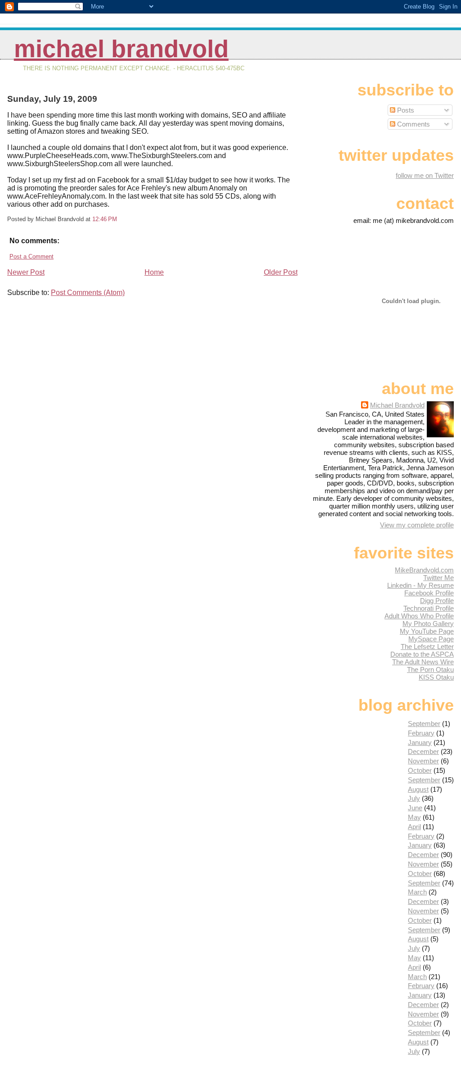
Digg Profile (437, 600)
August (418, 789)
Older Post (281, 272)
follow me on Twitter (425, 175)
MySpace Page (431, 639)
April (414, 826)
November (423, 761)
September (424, 723)
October (420, 770)
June (415, 808)
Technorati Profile (428, 608)
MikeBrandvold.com (424, 570)
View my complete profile (417, 525)
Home (154, 272)
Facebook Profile (429, 593)
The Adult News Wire (423, 662)
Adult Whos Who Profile (419, 616)
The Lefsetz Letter (427, 646)
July (414, 798)
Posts (404, 110)
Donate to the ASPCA (422, 654)
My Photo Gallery (428, 623)
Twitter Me (438, 577)
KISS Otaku (436, 677)
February (421, 733)
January (420, 742)
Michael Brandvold (121, 49)
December (423, 751)
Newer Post (26, 272)
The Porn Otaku (430, 669)
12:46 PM (104, 219)
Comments (412, 124)
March (417, 892)
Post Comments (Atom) (88, 292)
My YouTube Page (427, 631)
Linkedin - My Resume (420, 585)
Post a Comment (31, 256)
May (414, 817)
